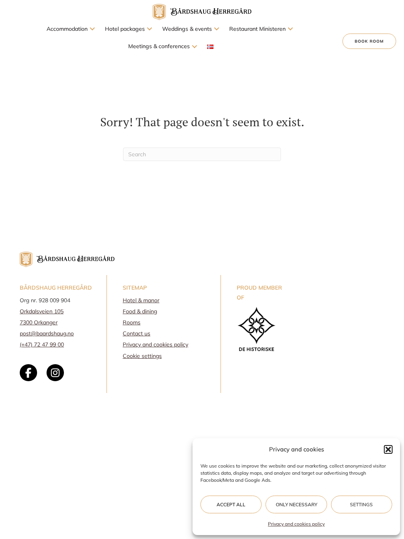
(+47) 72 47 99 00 (42, 344)
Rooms (131, 322)
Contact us (136, 333)
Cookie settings (142, 355)
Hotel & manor (141, 300)
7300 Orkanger (39, 322)
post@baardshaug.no (47, 333)
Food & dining (140, 311)
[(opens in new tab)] (256, 328)
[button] (388, 449)
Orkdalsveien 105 (42, 311)
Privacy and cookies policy (296, 524)
